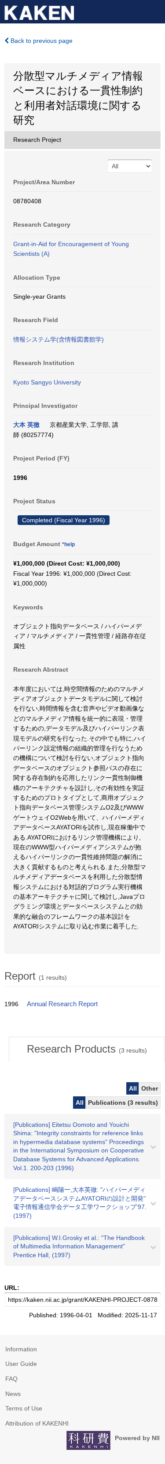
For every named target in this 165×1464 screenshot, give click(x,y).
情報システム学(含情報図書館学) (58, 339)
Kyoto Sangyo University (47, 382)
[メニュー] (154, 10)
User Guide (21, 1363)
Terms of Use (23, 1408)
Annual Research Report (62, 1004)
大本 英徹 (26, 424)
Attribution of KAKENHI (37, 1423)
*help (68, 544)
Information (21, 1349)
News (13, 1393)
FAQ (11, 1378)
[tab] (87, 1049)
